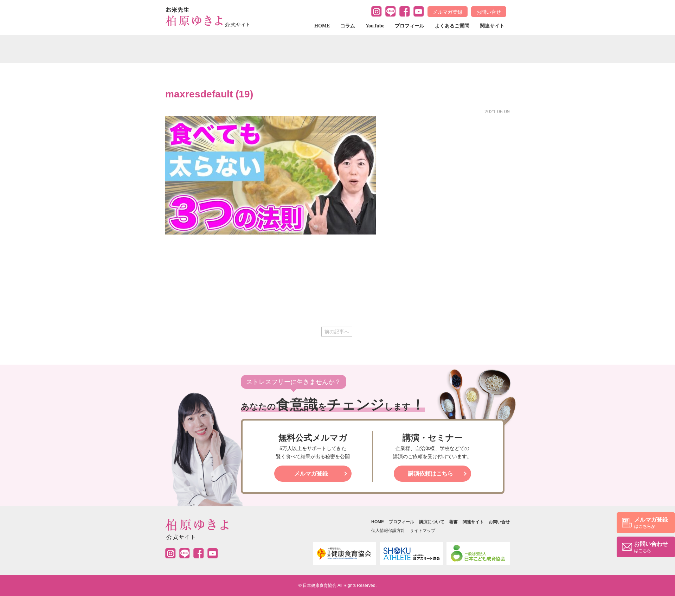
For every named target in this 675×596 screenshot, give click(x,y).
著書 (453, 521)
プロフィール (409, 25)
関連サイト (492, 25)
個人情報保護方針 (388, 530)
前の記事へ (336, 331)
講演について (431, 521)
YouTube (375, 25)
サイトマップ (422, 530)
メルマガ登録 (447, 12)
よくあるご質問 (452, 25)
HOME (322, 25)
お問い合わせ (651, 547)
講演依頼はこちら (430, 473)
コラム (347, 25)
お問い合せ (488, 12)
